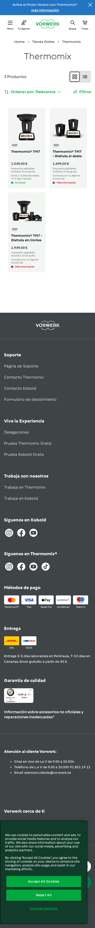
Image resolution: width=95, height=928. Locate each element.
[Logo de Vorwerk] (48, 24)
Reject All (44, 895)
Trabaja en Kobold (21, 498)
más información (45, 10)
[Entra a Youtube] (33, 533)
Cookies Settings (44, 908)
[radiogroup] (80, 77)
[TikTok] (46, 567)
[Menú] (30, 691)
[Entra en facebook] (21, 567)
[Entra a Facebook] (21, 533)
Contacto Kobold (20, 388)
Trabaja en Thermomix (25, 487)
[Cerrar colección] (90, 5)
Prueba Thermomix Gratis (27, 443)
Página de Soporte (21, 366)
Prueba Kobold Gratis (24, 454)
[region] (43, 872)
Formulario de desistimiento (30, 399)
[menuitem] (19, 42)
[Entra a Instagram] (9, 533)
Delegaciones (16, 432)
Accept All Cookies (44, 881)
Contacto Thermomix (24, 377)
